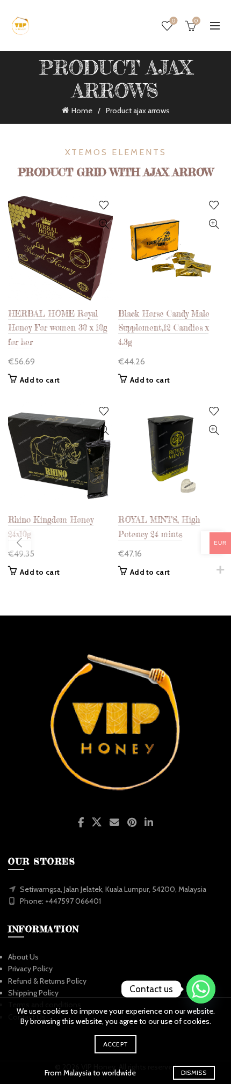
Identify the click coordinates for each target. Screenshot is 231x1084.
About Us (23, 957)
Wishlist (173, 21)
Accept (115, 1044)
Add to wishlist (103, 205)
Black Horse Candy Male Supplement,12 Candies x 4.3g (164, 328)
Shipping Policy (33, 993)
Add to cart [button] (40, 380)
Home (81, 110)
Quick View (103, 224)
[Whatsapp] (200, 989)
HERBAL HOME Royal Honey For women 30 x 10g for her (57, 328)
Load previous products (20, 542)
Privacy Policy (30, 968)
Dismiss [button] (193, 1072)
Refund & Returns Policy (47, 981)
